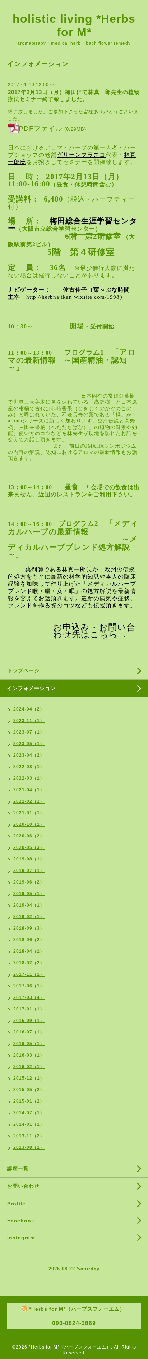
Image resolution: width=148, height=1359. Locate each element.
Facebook (20, 1220)
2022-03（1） (29, 778)
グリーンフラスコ (81, 155)
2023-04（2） (29, 755)
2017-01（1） (29, 1008)
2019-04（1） (29, 905)
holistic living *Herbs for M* (74, 25)
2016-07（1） (29, 1032)
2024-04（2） (29, 709)
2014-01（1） (29, 1124)
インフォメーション (31, 688)
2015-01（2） (29, 1101)
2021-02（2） (29, 801)
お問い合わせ (23, 1186)
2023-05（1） (29, 743)
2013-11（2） (29, 1135)
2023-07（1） (29, 732)
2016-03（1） (29, 1055)
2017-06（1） (29, 985)
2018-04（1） (29, 951)
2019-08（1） (29, 859)
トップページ (23, 670)
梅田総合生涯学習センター (73, 225)
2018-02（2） (29, 962)
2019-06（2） (29, 882)
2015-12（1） (29, 1078)
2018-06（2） (29, 939)
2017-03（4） (29, 997)
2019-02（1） (29, 916)
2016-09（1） (29, 1020)
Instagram (21, 1237)
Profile (16, 1204)
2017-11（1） (29, 974)
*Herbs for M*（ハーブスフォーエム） (70, 1347)
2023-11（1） (29, 720)
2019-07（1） (29, 870)
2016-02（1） (29, 1066)
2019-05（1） (29, 893)
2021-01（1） (29, 812)
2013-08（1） (29, 1147)
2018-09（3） (29, 928)
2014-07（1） (29, 1112)
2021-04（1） (29, 789)
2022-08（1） (29, 766)
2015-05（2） (29, 1089)
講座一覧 (18, 1168)
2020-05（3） (29, 847)
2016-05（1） (29, 1043)
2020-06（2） (29, 835)
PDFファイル (41, 128)
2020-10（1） (29, 824)
